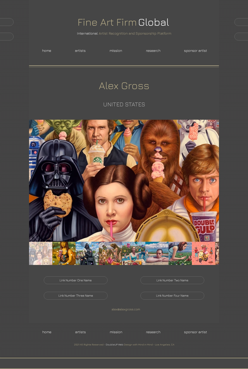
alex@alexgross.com (126, 309)
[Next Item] (212, 180)
